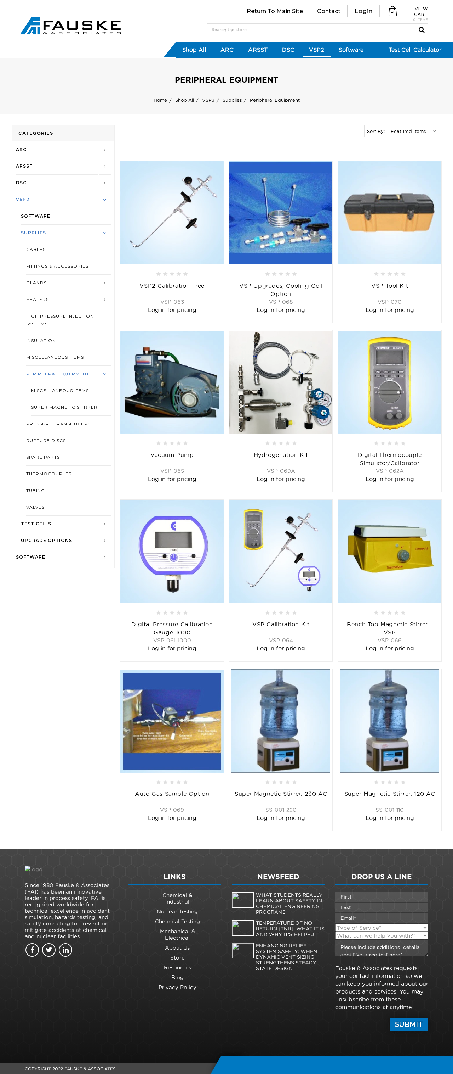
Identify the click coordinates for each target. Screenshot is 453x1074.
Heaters (37, 299)
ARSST (258, 49)
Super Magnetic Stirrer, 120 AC (389, 793)
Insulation (41, 340)
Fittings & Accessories (57, 266)
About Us (177, 948)
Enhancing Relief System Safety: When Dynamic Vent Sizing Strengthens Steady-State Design (287, 957)
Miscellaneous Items (55, 357)
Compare (214, 198)
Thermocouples (48, 473)
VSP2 (316, 49)
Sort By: (376, 131)
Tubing (35, 490)
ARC (227, 49)
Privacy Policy (177, 987)
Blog (177, 977)
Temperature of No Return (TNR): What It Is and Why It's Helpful (290, 928)
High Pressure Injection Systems (60, 319)
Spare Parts (43, 457)
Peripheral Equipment (57, 373)
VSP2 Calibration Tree (172, 286)
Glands (36, 282)
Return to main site (275, 11)
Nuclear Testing (177, 911)
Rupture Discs (46, 440)
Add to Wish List (214, 169)
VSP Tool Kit (389, 286)
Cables (36, 249)
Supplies (33, 232)
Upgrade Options (46, 540)
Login (364, 11)
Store (177, 958)
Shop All (194, 49)
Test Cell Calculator (415, 49)
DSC (288, 49)
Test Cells (36, 523)
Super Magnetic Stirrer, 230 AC (281, 793)
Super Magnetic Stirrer (64, 407)
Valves (35, 507)
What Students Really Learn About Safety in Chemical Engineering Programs (289, 903)
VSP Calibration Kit (280, 624)
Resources (177, 967)
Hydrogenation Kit (281, 455)
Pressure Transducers (58, 423)
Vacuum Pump (172, 455)
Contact (328, 11)
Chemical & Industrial (177, 898)
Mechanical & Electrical (177, 934)
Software (351, 49)
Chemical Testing (177, 921)
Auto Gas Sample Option (172, 793)
